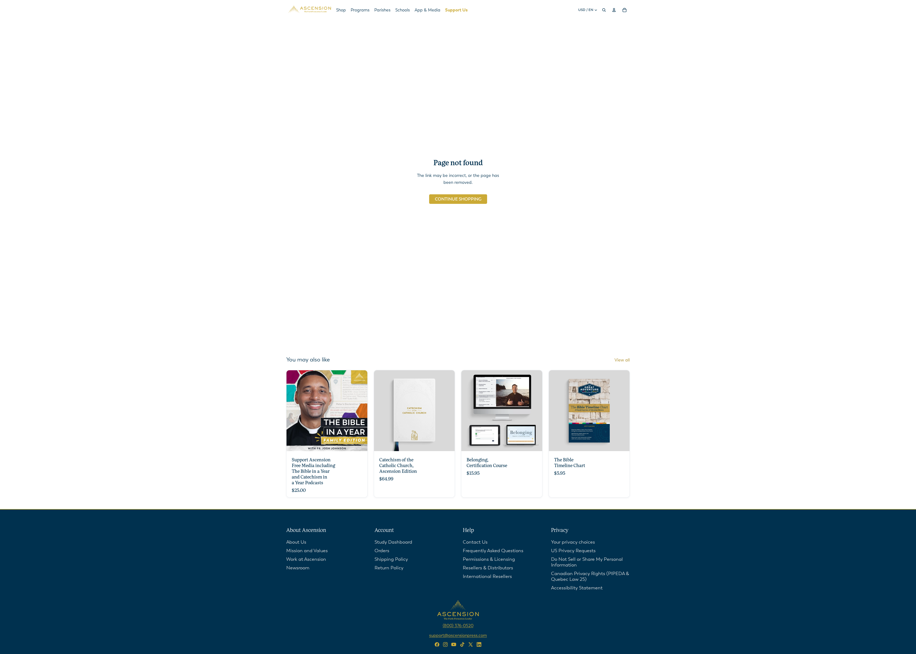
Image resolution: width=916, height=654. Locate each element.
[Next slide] (447, 411)
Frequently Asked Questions (493, 550)
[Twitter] (471, 644)
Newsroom (297, 568)
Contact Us (475, 542)
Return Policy (389, 568)
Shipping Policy (391, 559)
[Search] (604, 10)
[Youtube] (454, 644)
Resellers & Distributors (488, 568)
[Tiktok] (462, 644)
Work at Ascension (306, 559)
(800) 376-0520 (458, 625)
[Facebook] (437, 644)
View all (622, 360)
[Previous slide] (381, 411)
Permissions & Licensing (489, 559)
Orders (382, 550)
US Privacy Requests (573, 550)
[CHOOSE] (360, 443)
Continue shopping (458, 199)
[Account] (614, 10)
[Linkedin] (479, 644)
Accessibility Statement (577, 588)
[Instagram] (445, 644)
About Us (296, 542)
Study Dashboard (393, 542)
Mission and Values (307, 550)
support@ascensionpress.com (458, 635)
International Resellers (487, 576)
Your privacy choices (573, 542)
